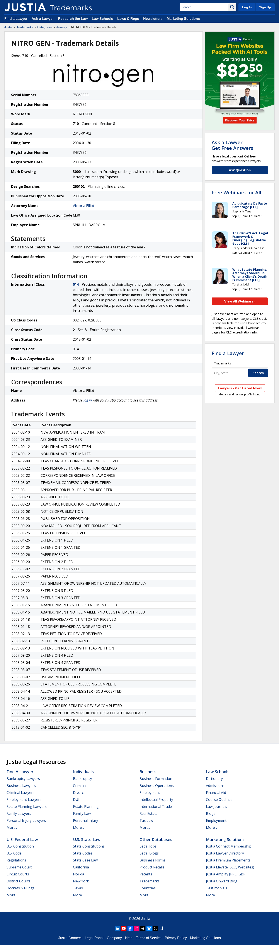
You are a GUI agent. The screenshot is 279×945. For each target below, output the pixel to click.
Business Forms (152, 860)
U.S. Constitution (20, 846)
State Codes (82, 853)
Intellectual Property (156, 799)
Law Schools (102, 19)
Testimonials (216, 888)
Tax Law (146, 820)
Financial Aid (216, 792)
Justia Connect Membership (228, 846)
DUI (76, 799)
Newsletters (153, 19)
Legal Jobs (148, 846)
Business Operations (157, 785)
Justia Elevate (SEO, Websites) (230, 867)
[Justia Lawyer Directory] (161, 928)
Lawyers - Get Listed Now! (240, 388)
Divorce (79, 792)
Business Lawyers (21, 785)
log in (87, 400)
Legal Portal (94, 938)
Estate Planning (86, 806)
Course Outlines (219, 799)
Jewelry (61, 27)
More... (12, 827)
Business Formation (156, 778)
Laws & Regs (128, 19)
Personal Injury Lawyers (26, 820)
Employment (150, 792)
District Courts (18, 881)
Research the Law (73, 19)
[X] (155, 928)
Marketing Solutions (183, 19)
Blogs (210, 813)
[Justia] (25, 7)
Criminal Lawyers (20, 792)
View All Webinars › (239, 301)
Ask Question (240, 170)
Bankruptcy (82, 778)
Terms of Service (149, 938)
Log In (247, 7)
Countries (148, 888)
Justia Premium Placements (228, 860)
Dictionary (214, 778)
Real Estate (149, 813)
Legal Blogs (149, 853)
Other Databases (156, 839)
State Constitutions (89, 846)
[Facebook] (130, 928)
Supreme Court (19, 867)
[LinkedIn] (117, 928)
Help (129, 938)
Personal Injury (85, 820)
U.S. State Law (86, 839)
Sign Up (265, 7)
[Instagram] (136, 928)
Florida (78, 874)
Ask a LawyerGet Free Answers (232, 145)
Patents (146, 874)
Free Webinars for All (236, 192)
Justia (8, 27)
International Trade (156, 806)
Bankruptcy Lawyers (23, 778)
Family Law (82, 813)
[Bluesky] (149, 928)
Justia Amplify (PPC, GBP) (226, 874)
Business (148, 771)
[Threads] (142, 928)
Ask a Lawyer (43, 19)
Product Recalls (152, 867)
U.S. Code (14, 853)
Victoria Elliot (83, 205)
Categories (44, 27)
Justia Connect (70, 938)
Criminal (80, 785)
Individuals (83, 771)
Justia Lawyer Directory (225, 853)
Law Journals (216, 806)
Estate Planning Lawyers (27, 806)
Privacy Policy (176, 938)
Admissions (215, 785)
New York (81, 881)
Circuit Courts (18, 874)
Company (114, 938)
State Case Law (85, 860)
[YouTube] (123, 928)
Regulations (16, 860)
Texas (78, 888)
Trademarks (25, 27)
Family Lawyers (19, 813)
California (81, 867)
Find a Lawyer (15, 19)
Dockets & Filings (20, 888)
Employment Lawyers (24, 799)
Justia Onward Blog (221, 881)
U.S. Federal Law (22, 839)
